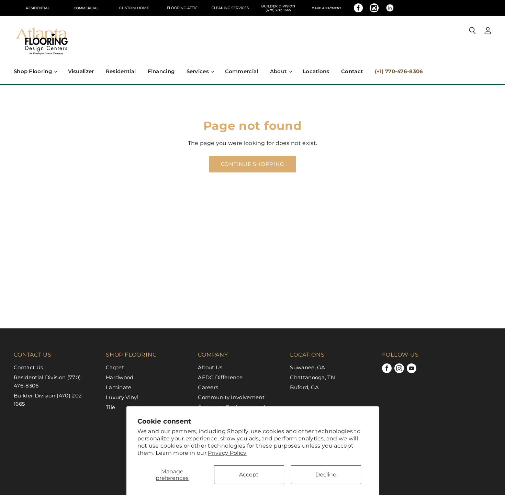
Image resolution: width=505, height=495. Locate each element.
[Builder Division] (278, 8)
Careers (208, 387)
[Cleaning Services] (230, 8)
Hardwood (120, 377)
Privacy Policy (227, 453)
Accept (249, 474)
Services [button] (199, 71)
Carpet (115, 367)
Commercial (241, 71)
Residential (121, 71)
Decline (325, 474)
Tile (110, 407)
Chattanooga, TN (312, 377)
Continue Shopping (252, 164)
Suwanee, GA (307, 367)
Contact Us (28, 367)
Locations (316, 71)
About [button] (279, 71)
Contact (352, 71)
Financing (161, 71)
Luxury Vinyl (122, 397)
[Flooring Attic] (182, 8)
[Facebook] (358, 8)
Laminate (119, 387)
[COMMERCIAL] (86, 8)
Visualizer (81, 71)
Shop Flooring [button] (33, 71)
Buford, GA (304, 387)
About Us (210, 367)
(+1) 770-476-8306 (399, 71)
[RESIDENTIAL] (38, 8)
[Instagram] (374, 8)
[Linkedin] (390, 8)
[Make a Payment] (326, 8)
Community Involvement (231, 397)
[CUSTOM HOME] (134, 8)
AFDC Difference (220, 377)
